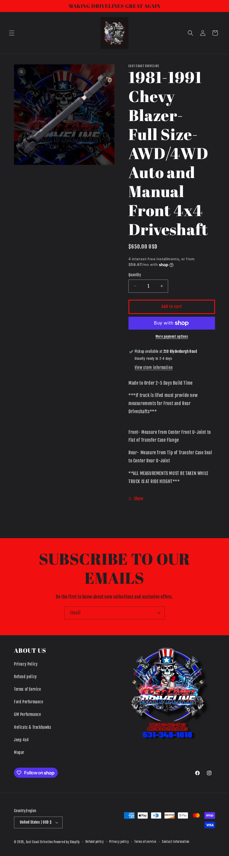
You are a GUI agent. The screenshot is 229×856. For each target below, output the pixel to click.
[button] (12, 33)
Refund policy (25, 676)
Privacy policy (119, 842)
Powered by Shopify (67, 842)
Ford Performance (28, 701)
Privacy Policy (25, 664)
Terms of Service (27, 689)
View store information (154, 367)
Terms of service (145, 842)
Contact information (175, 842)
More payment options (172, 336)
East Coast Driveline (40, 842)
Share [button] (138, 498)
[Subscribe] (158, 612)
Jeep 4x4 (21, 739)
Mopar (19, 752)
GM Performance (27, 714)
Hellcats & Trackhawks (32, 727)
